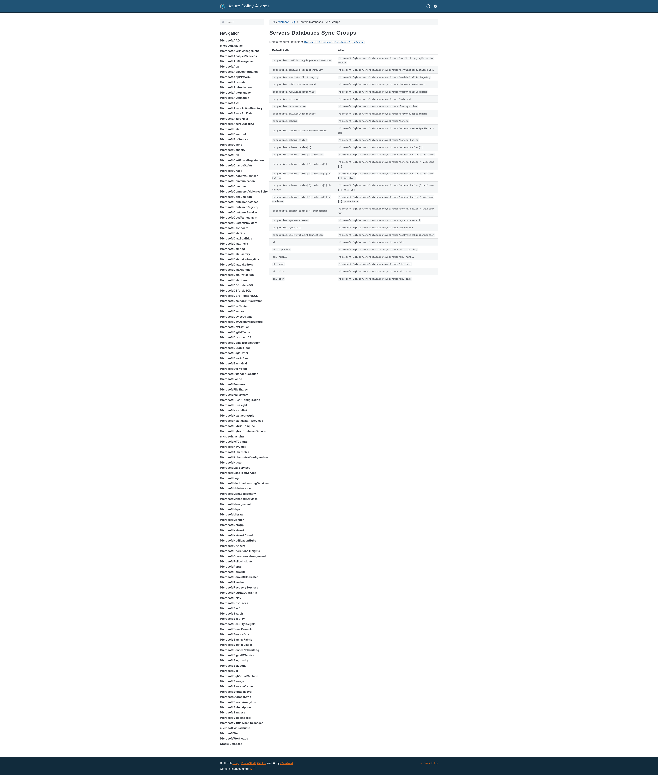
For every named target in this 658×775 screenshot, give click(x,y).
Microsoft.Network (232, 530)
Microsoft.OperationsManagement (243, 556)
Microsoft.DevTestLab (235, 327)
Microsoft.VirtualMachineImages (241, 723)
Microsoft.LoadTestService (238, 472)
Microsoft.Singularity (234, 660)
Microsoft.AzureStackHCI (237, 123)
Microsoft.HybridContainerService (243, 431)
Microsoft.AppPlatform (235, 77)
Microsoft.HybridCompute (237, 426)
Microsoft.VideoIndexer (235, 717)
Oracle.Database (231, 743)
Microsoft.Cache (231, 144)
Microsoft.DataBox (232, 233)
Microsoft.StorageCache (236, 686)
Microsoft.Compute (233, 186)
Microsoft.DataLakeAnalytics (239, 259)
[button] (435, 6)
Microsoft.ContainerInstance (239, 202)
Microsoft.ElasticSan (234, 358)
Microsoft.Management (235, 504)
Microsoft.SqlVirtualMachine (239, 676)
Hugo (236, 763)
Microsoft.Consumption (236, 196)
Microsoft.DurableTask (235, 347)
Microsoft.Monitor (232, 519)
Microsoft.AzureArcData (236, 113)
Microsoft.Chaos (231, 170)
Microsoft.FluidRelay (234, 394)
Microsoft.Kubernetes (234, 452)
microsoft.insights (232, 436)
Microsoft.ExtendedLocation (239, 374)
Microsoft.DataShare (234, 280)
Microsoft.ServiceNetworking (239, 650)
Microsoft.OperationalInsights (240, 551)
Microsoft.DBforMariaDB (236, 285)
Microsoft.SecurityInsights (238, 624)
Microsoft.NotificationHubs (238, 540)
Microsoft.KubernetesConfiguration (244, 457)
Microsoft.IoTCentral (234, 441)
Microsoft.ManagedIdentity (238, 493)
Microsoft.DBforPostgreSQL (239, 295)
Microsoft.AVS (229, 103)
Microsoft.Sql (229, 670)
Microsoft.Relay (230, 598)
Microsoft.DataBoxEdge (236, 238)
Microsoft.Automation (234, 97)
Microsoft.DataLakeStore (237, 264)
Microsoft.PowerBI (232, 571)
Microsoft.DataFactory (235, 254)
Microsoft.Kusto (231, 462)
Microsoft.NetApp (232, 525)
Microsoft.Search (231, 613)
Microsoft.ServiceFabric (236, 639)
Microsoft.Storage (232, 681)
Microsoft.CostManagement (238, 217)
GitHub (261, 763)
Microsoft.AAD (230, 40)
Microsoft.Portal (230, 566)
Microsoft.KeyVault (233, 446)
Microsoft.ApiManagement (237, 61)
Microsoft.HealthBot (233, 410)
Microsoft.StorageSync (235, 696)
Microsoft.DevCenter (234, 306)
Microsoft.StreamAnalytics (238, 702)
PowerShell (248, 763)
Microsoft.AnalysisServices (238, 56)
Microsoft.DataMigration (236, 269)
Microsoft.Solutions (233, 665)
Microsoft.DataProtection (237, 274)
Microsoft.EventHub (233, 368)
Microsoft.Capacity (232, 149)
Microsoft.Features (232, 384)
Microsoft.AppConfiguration (239, 71)
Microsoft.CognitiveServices (239, 176)
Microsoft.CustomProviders (238, 222)
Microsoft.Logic (230, 478)
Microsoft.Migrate (231, 514)
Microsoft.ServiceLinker (236, 644)
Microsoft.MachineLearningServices (244, 483)
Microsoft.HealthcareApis (237, 415)
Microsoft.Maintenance (235, 488)
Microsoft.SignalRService (237, 655)
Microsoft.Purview (232, 582)
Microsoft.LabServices (235, 467)
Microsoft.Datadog (232, 249)
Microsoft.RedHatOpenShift (238, 592)
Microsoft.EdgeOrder (234, 353)
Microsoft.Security (232, 618)
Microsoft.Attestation (234, 82)
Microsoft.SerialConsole (236, 629)
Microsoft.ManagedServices (239, 498)
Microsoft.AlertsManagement (239, 51)
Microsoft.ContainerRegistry (239, 207)
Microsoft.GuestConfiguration (240, 400)
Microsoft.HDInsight (233, 405)
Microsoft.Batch (230, 129)
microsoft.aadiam (231, 45)
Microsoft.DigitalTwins (235, 332)
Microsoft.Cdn (229, 155)
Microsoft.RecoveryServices (239, 587)
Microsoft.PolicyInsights (236, 561)
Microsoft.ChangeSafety (236, 165)
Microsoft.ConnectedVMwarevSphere (245, 191)
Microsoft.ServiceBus (234, 634)
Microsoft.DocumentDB (236, 337)
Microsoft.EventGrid (233, 363)
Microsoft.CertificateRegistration (242, 160)
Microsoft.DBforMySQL (235, 290)
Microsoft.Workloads (234, 738)
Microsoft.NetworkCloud (236, 535)
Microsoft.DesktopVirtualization (241, 300)
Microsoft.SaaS (230, 608)
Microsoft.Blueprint (233, 134)
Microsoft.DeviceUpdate (236, 316)
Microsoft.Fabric (231, 379)
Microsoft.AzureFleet (234, 118)
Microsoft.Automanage (235, 92)
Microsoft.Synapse (232, 712)
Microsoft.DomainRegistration (240, 342)
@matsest (286, 763)
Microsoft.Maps (230, 509)
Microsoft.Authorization (236, 87)
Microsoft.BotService (234, 139)
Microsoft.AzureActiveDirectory (241, 108)
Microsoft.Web (229, 733)
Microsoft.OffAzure (232, 545)
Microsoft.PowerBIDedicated (239, 577)
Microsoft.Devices (232, 311)
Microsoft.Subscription (235, 707)
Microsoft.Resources (234, 603)
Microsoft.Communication (237, 181)
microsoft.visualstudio (235, 728)
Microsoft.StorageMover (236, 691)
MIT (252, 768)
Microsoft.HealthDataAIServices (241, 420)
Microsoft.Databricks (234, 243)
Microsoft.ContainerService (238, 212)
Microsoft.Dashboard (234, 228)
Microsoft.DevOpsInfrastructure (241, 321)
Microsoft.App (229, 66)
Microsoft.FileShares (234, 389)
